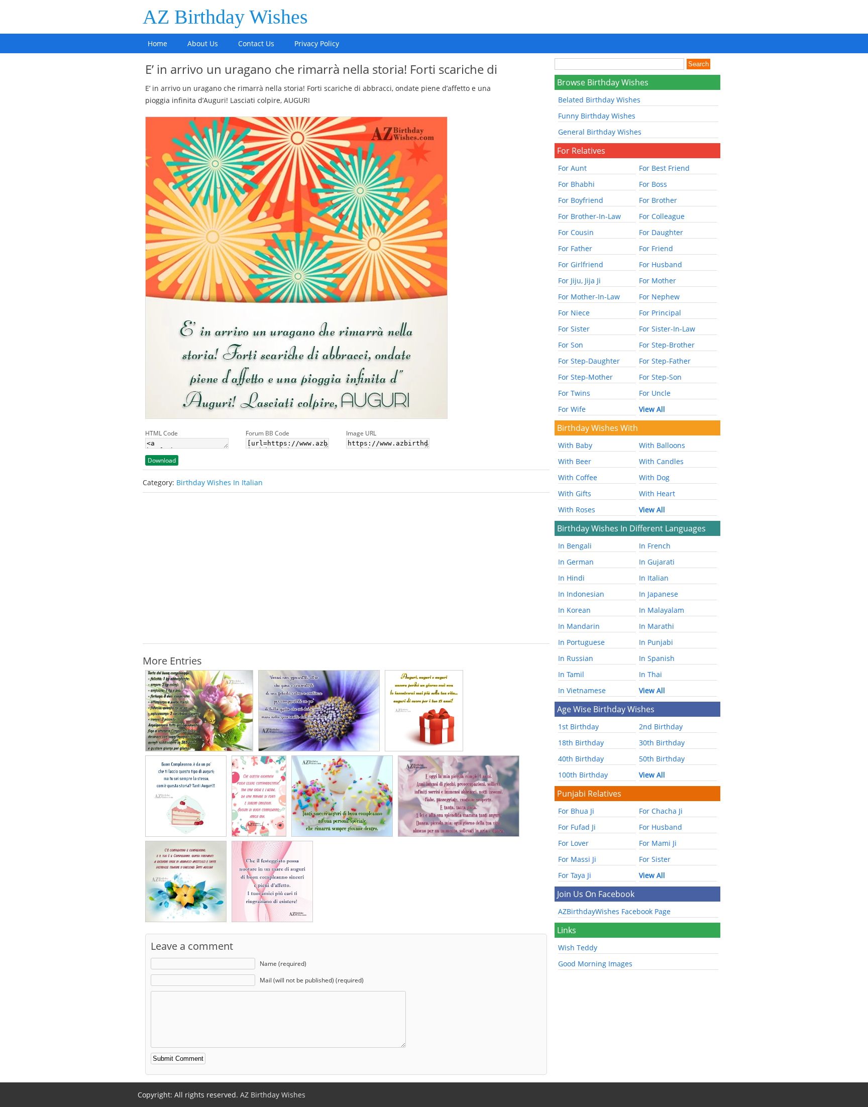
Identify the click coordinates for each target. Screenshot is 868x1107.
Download (162, 460)
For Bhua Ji (576, 811)
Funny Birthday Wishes (596, 116)
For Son (570, 345)
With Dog (654, 477)
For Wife (572, 409)
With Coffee (577, 477)
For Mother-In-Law (589, 296)
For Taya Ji (574, 875)
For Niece (574, 312)
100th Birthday (583, 775)
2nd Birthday (661, 726)
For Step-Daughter (589, 361)
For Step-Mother (585, 377)
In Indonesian (581, 594)
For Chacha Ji (661, 811)
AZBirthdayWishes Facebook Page (614, 911)
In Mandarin (579, 626)
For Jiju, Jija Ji (579, 280)
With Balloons (662, 445)
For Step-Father (665, 361)
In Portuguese (581, 642)
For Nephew (659, 296)
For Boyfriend (580, 200)
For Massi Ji (577, 859)
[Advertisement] (346, 568)
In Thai (650, 674)
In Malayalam (661, 610)
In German (576, 562)
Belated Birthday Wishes (599, 99)
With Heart (657, 493)
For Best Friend (664, 168)
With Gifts (574, 493)
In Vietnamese (582, 690)
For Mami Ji (658, 843)
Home (157, 43)
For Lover (573, 843)
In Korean (574, 610)
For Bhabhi (576, 184)
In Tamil (571, 674)
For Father (575, 248)
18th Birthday (581, 742)
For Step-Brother (667, 345)
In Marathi (656, 626)
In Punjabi (656, 642)
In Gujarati (657, 562)
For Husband (660, 264)
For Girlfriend (580, 264)
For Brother (658, 200)
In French (655, 545)
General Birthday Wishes (599, 132)
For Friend (656, 248)
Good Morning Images (595, 963)
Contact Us (256, 43)
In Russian (575, 658)
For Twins (574, 393)
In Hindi (571, 578)
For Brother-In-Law (589, 216)
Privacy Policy (316, 43)
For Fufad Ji (577, 827)
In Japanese (658, 594)
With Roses (576, 509)
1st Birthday (578, 726)
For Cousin (576, 232)
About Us (202, 43)
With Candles (661, 461)
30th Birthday (662, 742)
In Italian (654, 578)
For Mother (657, 280)
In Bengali (575, 545)
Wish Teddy (577, 947)
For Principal (660, 312)
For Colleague (662, 216)
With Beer (574, 461)
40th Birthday (581, 758)
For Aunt (572, 168)
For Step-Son (660, 377)
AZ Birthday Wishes (225, 17)
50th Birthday (662, 758)
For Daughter (661, 232)
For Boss (653, 184)
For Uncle (655, 393)
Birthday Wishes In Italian (219, 482)
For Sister (574, 329)
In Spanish (657, 658)
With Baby (575, 445)
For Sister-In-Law (667, 329)
